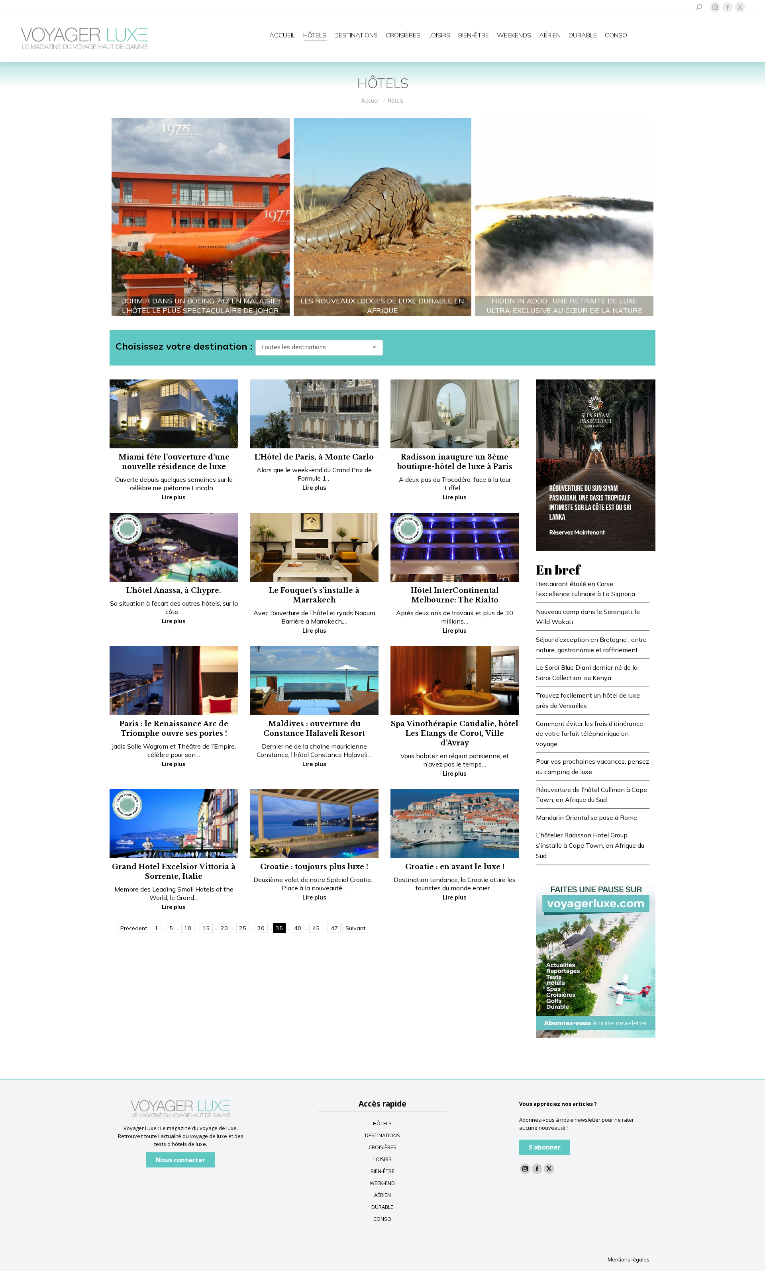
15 (206, 928)
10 (187, 928)
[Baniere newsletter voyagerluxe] (595, 957)
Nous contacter (180, 1160)
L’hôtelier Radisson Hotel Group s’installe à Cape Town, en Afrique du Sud (590, 845)
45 (316, 928)
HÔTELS (382, 1123)
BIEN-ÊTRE (382, 1171)
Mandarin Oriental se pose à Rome (586, 817)
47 (334, 928)
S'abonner (545, 1147)
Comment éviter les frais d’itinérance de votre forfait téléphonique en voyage (589, 734)
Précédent (133, 928)
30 (261, 928)
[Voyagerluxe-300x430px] (595, 464)
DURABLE (382, 1206)
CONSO (382, 1218)
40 (297, 928)
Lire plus (174, 497)
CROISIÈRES (382, 1147)
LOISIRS (382, 1159)
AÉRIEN (382, 1195)
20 (224, 928)
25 (242, 928)
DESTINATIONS (382, 1135)
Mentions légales (628, 1259)
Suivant (355, 928)
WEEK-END (382, 1183)
